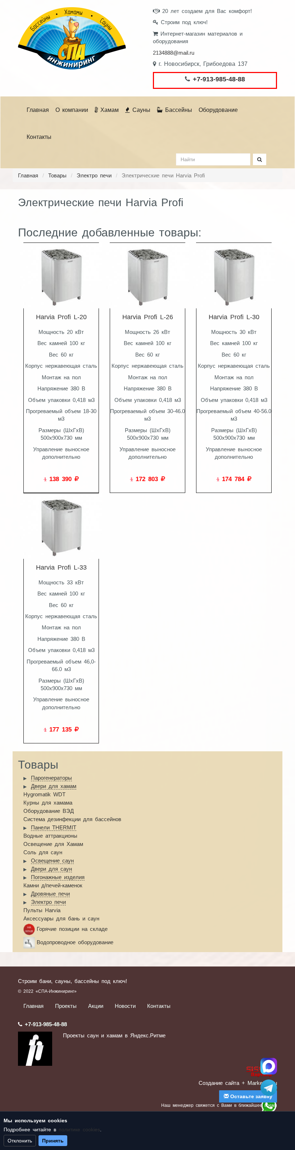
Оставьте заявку (250, 1096)
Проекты (66, 1006)
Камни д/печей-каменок (52, 885)
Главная (38, 110)
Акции (95, 1006)
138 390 (61, 479)
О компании (71, 110)
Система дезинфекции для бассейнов (72, 819)
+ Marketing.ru (259, 1083)
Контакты (39, 137)
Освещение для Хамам (53, 844)
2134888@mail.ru (173, 53)
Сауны (140, 110)
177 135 (61, 729)
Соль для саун (42, 852)
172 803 (148, 479)
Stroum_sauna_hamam (268, 1087)
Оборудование (218, 110)
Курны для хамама (47, 803)
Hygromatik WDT (44, 794)
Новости (125, 1006)
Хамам (108, 110)
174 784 (234, 479)
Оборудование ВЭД (48, 811)
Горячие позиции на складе (72, 929)
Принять (53, 1141)
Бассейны (177, 110)
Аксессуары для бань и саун (61, 918)
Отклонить (20, 1141)
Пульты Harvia (41, 910)
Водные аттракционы (50, 836)
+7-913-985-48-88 (219, 79)
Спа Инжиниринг (268, 1066)
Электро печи (94, 175)
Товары (57, 175)
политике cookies (79, 1129)
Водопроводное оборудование (75, 942)
